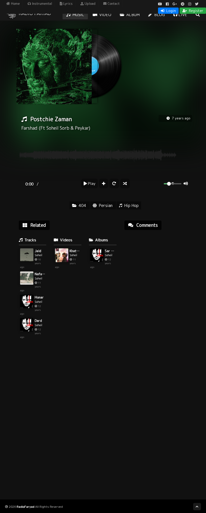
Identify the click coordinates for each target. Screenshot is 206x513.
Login (170, 10)
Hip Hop (131, 205)
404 (82, 205)
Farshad (29, 128)
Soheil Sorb (57, 128)
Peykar (82, 128)
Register (195, 10)
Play (91, 183)
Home (15, 3)
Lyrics (67, 3)
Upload (89, 3)
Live (182, 14)
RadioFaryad (25, 506)
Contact (113, 3)
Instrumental (41, 3)
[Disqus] (158, 297)
